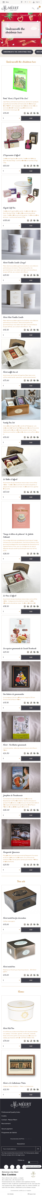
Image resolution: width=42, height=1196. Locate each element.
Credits (4, 1116)
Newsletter (21, 1144)
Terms (30, 1138)
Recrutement (6, 1123)
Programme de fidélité (9, 1132)
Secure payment (7, 1129)
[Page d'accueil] (10, 8)
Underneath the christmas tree (28, 15)
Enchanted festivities (12, 15)
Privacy (26, 1138)
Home (2, 15)
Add (30, 118)
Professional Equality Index (10, 1112)
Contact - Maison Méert (9, 1120)
